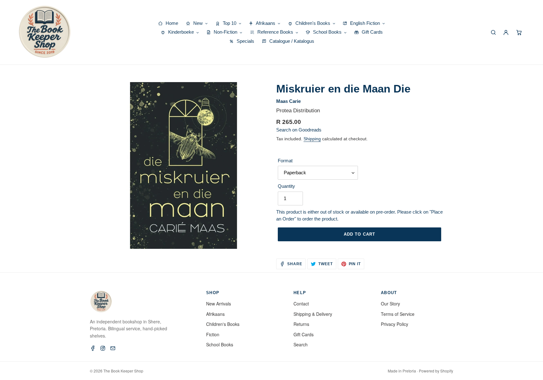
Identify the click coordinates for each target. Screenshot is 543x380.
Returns (301, 324)
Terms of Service (397, 314)
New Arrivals (218, 303)
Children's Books (222, 324)
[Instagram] (103, 348)
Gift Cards (303, 334)
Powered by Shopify (436, 370)
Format (285, 160)
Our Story (390, 303)
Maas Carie (288, 101)
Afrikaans (215, 314)
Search (300, 344)
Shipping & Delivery (312, 314)
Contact (301, 303)
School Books (219, 344)
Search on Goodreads (298, 129)
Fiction (212, 334)
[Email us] (113, 348)
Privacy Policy (394, 324)
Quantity (286, 186)
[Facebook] (93, 348)
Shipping (312, 138)
